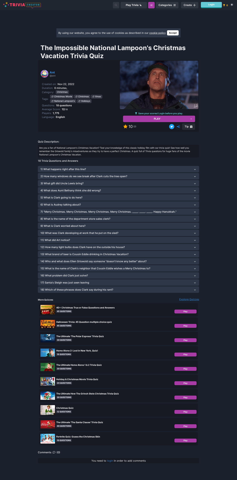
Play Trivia (132, 5)
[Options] (178, 126)
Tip (187, 126)
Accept (173, 32)
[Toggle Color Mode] (231, 4)
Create (188, 5)
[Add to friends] (116, 5)
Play (185, 311)
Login (211, 4)
